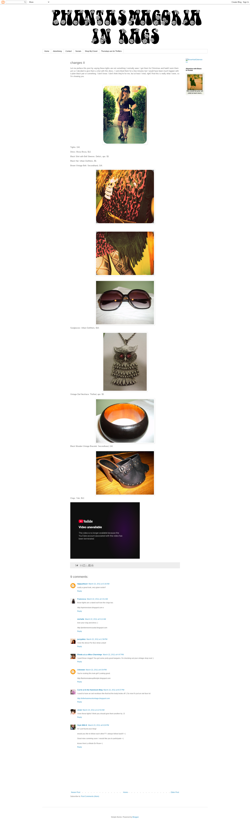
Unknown (81, 670)
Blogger (136, 817)
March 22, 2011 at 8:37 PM (113, 690)
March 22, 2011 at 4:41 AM (97, 599)
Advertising (57, 51)
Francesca (81, 599)
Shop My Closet (91, 51)
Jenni (79, 710)
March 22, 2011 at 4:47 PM (113, 655)
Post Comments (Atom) (90, 796)
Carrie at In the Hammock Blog (90, 690)
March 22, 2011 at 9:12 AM (95, 619)
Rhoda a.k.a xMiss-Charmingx (89, 655)
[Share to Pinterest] (92, 565)
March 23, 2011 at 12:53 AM (93, 710)
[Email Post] (76, 565)
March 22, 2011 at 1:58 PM (97, 639)
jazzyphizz (81, 639)
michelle (80, 619)
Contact (69, 51)
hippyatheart (82, 584)
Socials (78, 51)
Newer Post (75, 792)
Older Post (175, 792)
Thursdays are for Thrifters (111, 51)
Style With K (82, 725)
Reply (79, 591)
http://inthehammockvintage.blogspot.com (93, 698)
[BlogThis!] (84, 565)
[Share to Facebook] (89, 565)
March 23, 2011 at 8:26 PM (98, 725)
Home (46, 51)
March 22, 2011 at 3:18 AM (99, 584)
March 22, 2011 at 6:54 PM (96, 670)
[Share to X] (86, 565)
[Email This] (81, 565)
